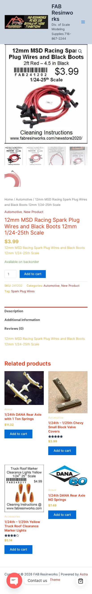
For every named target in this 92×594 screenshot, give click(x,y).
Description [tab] (13, 311)
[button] (80, 51)
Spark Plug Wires (23, 291)
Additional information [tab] (22, 320)
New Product (33, 212)
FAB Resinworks (62, 12)
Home (8, 199)
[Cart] (81, 581)
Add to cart (32, 274)
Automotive (24, 199)
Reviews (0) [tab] (14, 329)
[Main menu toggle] (83, 21)
